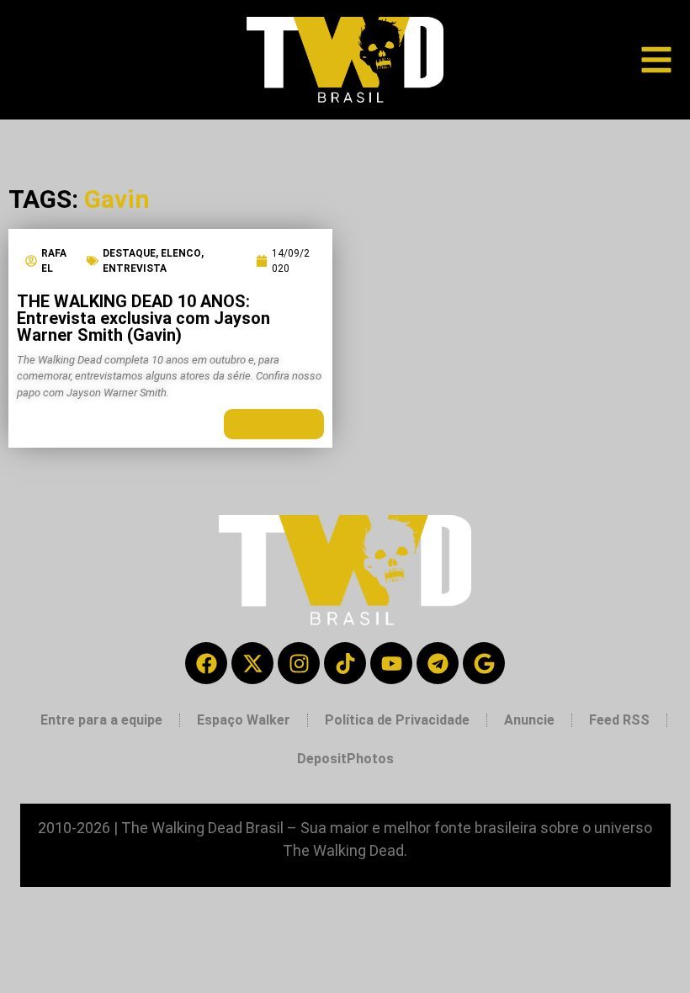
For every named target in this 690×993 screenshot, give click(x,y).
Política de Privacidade (397, 720)
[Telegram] (438, 663)
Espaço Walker (243, 720)
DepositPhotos (345, 759)
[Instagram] (299, 663)
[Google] (484, 663)
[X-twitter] (252, 663)
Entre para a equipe (101, 720)
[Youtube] (391, 663)
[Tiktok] (345, 663)
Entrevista (135, 268)
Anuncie (529, 720)
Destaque (129, 253)
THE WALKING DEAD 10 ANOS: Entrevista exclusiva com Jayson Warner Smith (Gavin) (143, 318)
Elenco (181, 253)
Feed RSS (619, 720)
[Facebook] (206, 663)
